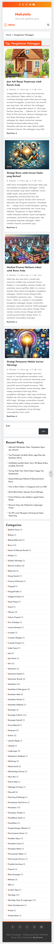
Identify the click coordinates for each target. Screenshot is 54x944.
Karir (10, 663)
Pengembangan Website (18, 828)
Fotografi (11, 586)
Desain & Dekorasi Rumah (18, 550)
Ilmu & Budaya (13, 622)
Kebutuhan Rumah (15, 679)
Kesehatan (12, 684)
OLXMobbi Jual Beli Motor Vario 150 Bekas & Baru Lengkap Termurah (28, 464)
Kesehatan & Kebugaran (17, 689)
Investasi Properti (15, 643)
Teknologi (12, 895)
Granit (10, 607)
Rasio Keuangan (14, 874)
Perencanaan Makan (16, 853)
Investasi (11, 632)
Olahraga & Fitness (15, 787)
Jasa (9, 653)
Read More (11, 133)
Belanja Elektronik (15, 540)
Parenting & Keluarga (16, 797)
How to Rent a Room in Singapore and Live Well (28, 486)
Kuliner (10, 735)
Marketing (12, 761)
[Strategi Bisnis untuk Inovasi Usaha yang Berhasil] (27, 154)
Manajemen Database (16, 756)
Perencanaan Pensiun (16, 859)
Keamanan (12, 668)
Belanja (11, 535)
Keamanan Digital (15, 673)
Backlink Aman (13, 529)
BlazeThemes (38, 937)
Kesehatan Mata (14, 694)
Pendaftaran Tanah (15, 817)
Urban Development (16, 905)
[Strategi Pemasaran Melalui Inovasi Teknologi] (27, 343)
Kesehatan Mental (15, 699)
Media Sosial (13, 766)
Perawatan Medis (14, 848)
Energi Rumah (13, 576)
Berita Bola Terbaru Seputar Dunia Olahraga (26, 492)
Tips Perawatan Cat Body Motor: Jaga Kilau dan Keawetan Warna (27, 456)
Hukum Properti (14, 617)
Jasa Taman (12, 658)
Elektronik (12, 571)
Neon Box (12, 776)
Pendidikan (12, 823)
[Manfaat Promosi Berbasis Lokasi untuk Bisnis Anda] (27, 249)
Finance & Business (15, 581)
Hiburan (11, 612)
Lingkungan (12, 751)
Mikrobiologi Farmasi (16, 771)
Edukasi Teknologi (15, 560)
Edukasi (11, 555)
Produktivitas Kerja (15, 864)
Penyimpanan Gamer (16, 833)
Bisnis (9, 167)
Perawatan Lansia (14, 843)
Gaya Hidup (13, 601)
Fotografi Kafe (13, 591)
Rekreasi (11, 879)
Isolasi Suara (13, 648)
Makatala (23, 14)
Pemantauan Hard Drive (17, 802)
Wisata (10, 910)
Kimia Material (13, 725)
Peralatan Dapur (14, 838)
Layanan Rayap (12, 75)
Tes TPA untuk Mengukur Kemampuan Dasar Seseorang (26, 514)
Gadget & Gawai (14, 596)
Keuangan (12, 709)
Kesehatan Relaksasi (15, 704)
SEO (9, 884)
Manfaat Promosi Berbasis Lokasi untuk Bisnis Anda (24, 269)
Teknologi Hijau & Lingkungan (20, 900)
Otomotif (11, 792)
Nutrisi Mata (13, 781)
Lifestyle (11, 745)
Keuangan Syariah (15, 720)
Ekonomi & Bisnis (13, 355)
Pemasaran (12, 807)
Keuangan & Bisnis (15, 715)
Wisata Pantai (13, 915)
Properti (11, 869)
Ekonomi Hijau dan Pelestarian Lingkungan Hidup (26, 506)
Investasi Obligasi (15, 637)
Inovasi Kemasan (14, 627)
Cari (8, 425)
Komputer (12, 730)
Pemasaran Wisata (15, 812)
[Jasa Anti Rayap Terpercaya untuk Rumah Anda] (27, 63)
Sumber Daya (13, 889)
